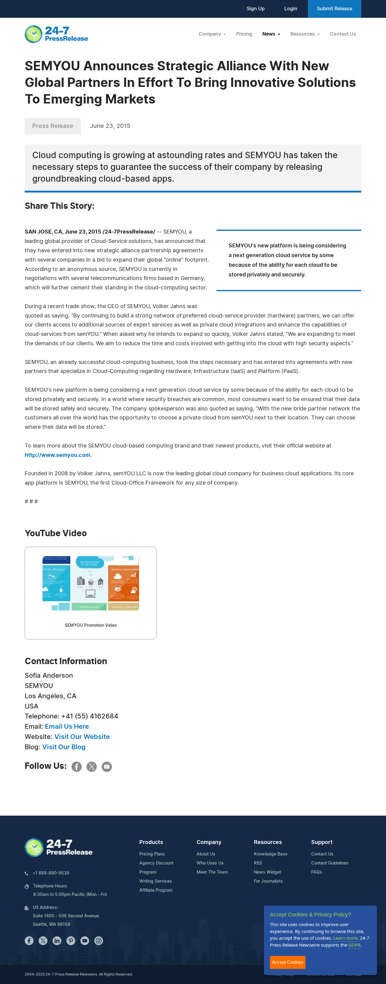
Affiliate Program (155, 890)
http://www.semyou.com (57, 455)
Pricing (244, 34)
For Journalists (268, 881)
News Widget (267, 872)
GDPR (354, 945)
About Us (206, 854)
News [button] (269, 34)
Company (209, 842)
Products (151, 842)
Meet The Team (212, 872)
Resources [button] (303, 34)
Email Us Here (67, 726)
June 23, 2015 (110, 126)
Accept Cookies (287, 962)
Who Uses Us (210, 863)
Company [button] (210, 34)
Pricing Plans (152, 854)
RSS (258, 863)
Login (290, 8)
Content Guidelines (330, 863)
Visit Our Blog (64, 747)
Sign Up (256, 8)
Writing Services (155, 881)
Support (322, 842)
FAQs (316, 872)
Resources (268, 842)
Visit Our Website (82, 737)
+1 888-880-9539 (51, 873)
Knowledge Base (270, 854)
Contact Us (343, 34)
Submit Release (334, 8)
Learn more (345, 938)
